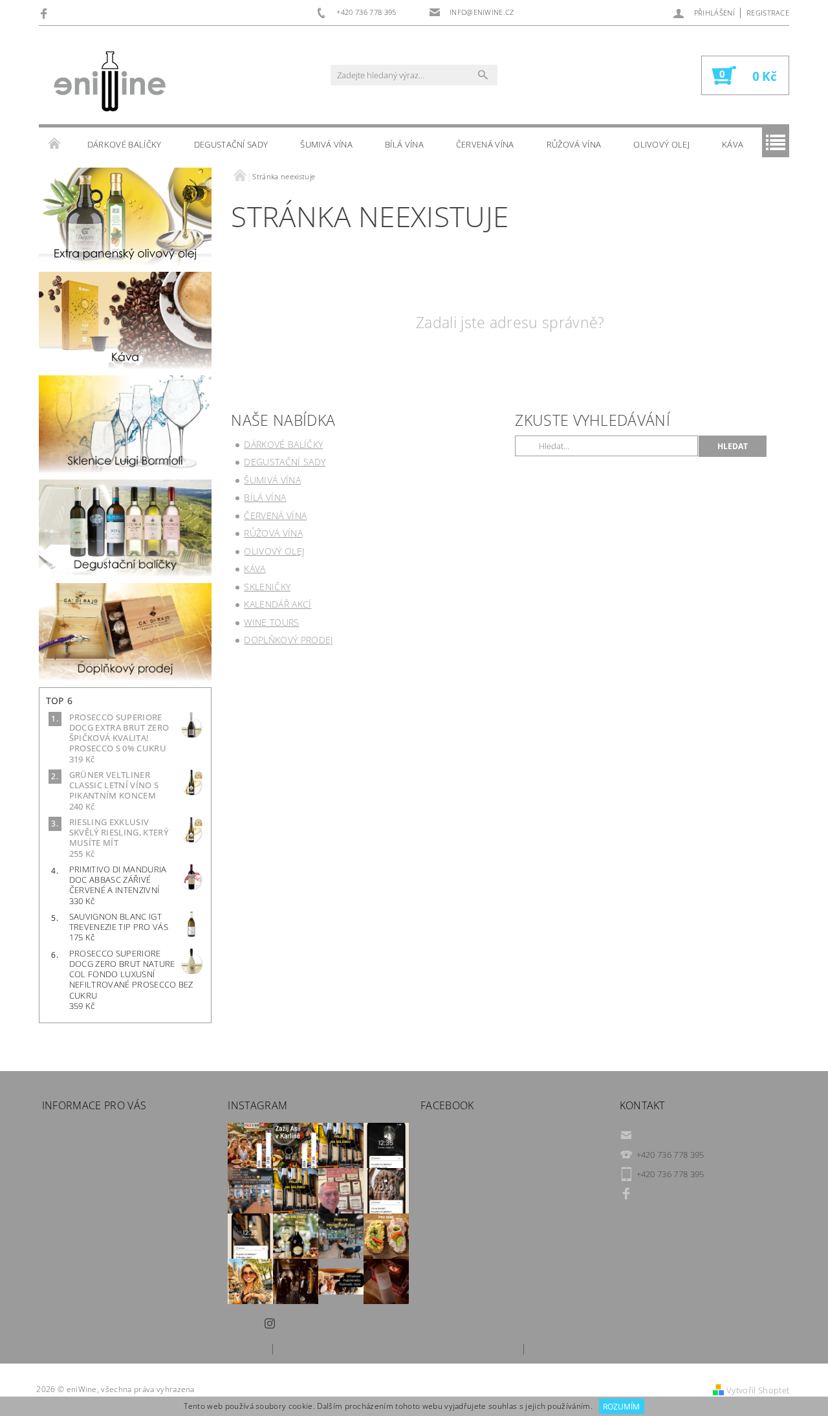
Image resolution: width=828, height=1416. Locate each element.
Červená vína (485, 144)
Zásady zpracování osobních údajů (117, 1143)
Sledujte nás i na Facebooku (692, 1193)
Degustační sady (231, 144)
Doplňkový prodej (288, 640)
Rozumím (621, 1406)
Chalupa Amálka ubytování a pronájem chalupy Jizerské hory (398, 1348)
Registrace (767, 12)
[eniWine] (110, 81)
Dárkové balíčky (124, 144)
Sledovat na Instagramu (328, 1323)
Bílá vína (404, 144)
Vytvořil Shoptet (757, 1390)
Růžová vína (574, 144)
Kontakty (66, 1186)
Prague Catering (562, 1348)
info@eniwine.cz (669, 1135)
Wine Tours (271, 622)
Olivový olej (661, 144)
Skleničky (267, 587)
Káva (732, 144)
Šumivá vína (326, 144)
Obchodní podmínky (89, 1129)
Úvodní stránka (55, 144)
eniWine (250, 1348)
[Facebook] (45, 13)
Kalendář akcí (277, 604)
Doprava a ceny (79, 1172)
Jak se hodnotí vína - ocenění (105, 1158)
